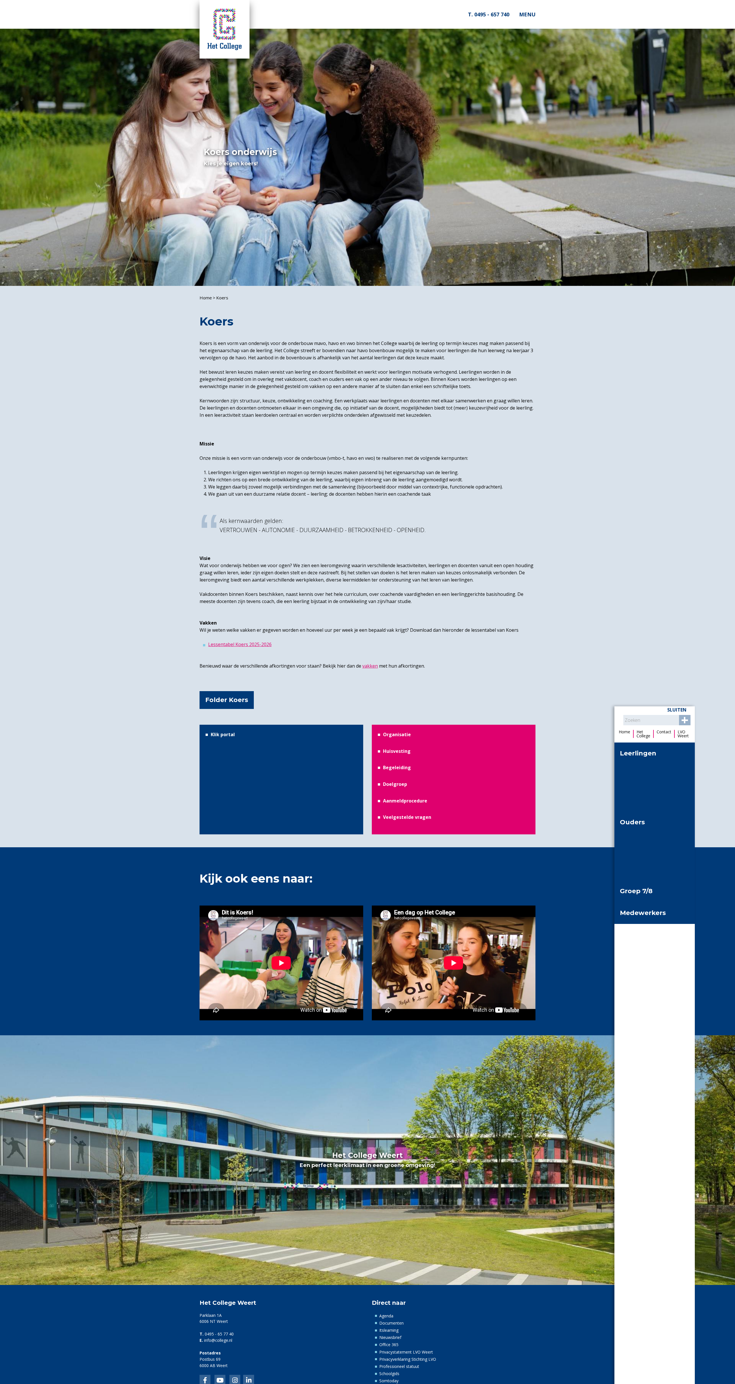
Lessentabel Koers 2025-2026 (240, 644)
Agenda (386, 1316)
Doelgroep (395, 784)
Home (206, 298)
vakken (370, 666)
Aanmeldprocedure (405, 801)
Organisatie (397, 734)
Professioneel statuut (399, 1366)
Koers (222, 298)
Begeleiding (397, 767)
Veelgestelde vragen (407, 817)
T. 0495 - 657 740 (488, 14)
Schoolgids (389, 1373)
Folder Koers (226, 700)
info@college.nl (218, 1340)
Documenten (391, 1323)
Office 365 (389, 1344)
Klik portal (223, 734)
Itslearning (389, 1330)
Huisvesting (397, 751)
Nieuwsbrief (390, 1337)
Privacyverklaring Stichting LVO (407, 1359)
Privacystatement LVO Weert (406, 1352)
